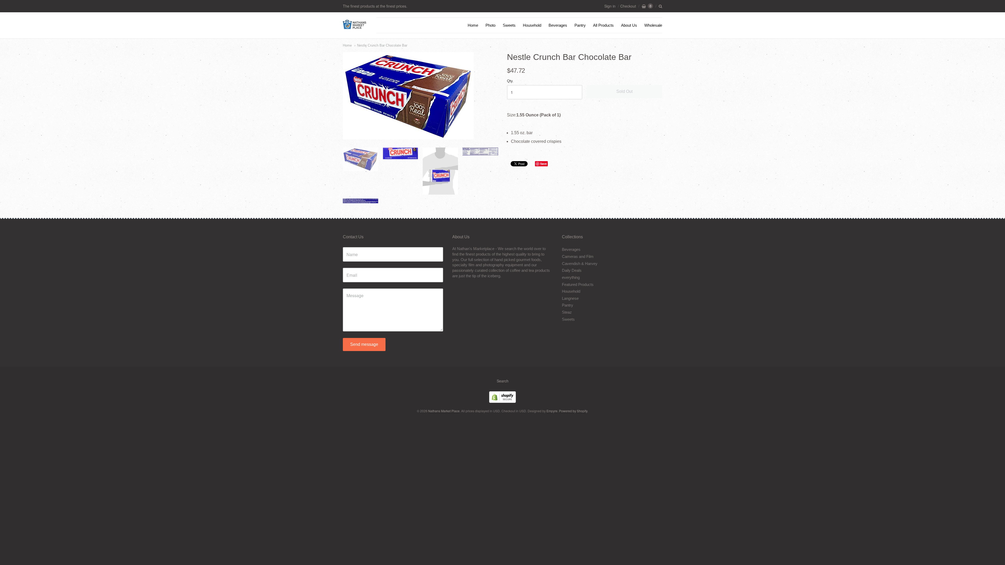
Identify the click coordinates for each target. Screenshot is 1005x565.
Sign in (610, 6)
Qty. (510, 81)
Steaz (567, 312)
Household (532, 25)
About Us (629, 25)
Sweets (509, 25)
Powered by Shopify (573, 411)
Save (543, 164)
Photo (490, 25)
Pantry (580, 25)
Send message (364, 344)
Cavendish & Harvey (580, 263)
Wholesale (653, 25)
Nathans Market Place (444, 411)
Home (473, 25)
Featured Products (578, 284)
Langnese (570, 298)
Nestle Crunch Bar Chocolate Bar (382, 45)
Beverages (558, 25)
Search (503, 380)
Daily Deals (572, 270)
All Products (603, 25)
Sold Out (624, 91)
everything (571, 277)
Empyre (551, 411)
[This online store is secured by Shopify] (502, 401)
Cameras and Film (578, 256)
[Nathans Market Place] (354, 26)
